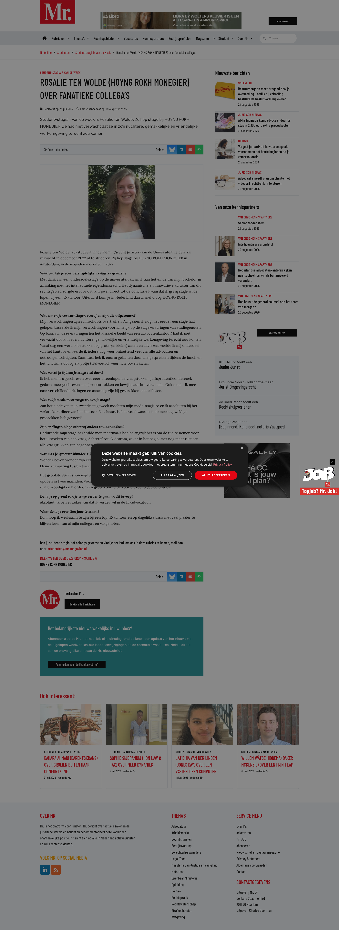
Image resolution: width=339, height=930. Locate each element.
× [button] (241, 448)
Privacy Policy (222, 464)
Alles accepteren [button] (216, 475)
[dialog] (169, 465)
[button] (119, 475)
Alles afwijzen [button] (172, 475)
